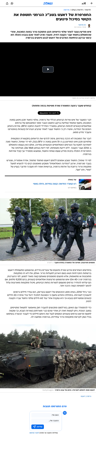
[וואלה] (48, 3)
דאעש (83, 396)
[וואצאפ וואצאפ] (12, 3)
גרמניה (88, 396)
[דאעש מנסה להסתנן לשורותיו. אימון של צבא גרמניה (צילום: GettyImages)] (48, 358)
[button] (84, 3)
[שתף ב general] (7, 3)
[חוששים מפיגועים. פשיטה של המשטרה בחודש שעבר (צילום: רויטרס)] (48, 231)
